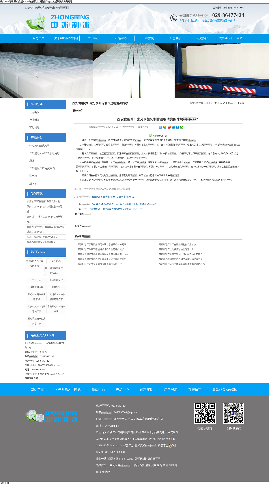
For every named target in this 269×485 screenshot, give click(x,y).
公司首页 (38, 38)
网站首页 (37, 390)
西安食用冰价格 (111, 197)
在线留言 (203, 38)
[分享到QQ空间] (165, 127)
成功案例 (146, 390)
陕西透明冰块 (36, 287)
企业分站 (217, 7)
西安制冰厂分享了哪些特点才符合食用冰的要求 (101, 249)
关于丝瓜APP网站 (66, 38)
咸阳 (165, 465)
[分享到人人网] (177, 127)
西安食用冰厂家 (126, 197)
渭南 (147, 465)
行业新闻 (34, 119)
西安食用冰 (97, 197)
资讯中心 (93, 38)
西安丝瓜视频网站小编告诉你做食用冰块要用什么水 (103, 254)
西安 (142, 465)
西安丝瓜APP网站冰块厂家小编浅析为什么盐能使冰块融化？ (125, 204)
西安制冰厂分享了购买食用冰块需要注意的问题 (182, 264)
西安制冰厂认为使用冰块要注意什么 (176, 249)
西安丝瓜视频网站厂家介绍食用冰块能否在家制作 (102, 259)
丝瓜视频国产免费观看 (42, 168)
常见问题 (34, 127)
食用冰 (33, 175)
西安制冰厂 (160, 432)
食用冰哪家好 (56, 280)
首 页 (216, 103)
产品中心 (121, 38)
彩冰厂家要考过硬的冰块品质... (42, 237)
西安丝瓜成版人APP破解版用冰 (129, 439)
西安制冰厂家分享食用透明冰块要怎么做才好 (100, 264)
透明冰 (33, 183)
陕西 (136, 465)
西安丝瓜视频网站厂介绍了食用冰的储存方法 (181, 259)
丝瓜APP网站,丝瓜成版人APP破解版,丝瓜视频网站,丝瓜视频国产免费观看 (36, 1)
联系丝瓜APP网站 (230, 38)
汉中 (153, 465)
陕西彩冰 (56, 287)
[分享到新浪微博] (169, 127)
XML (242, 7)
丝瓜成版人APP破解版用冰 (44, 153)
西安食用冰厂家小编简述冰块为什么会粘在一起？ (116, 209)
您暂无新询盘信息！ (149, 458)
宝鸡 (159, 465)
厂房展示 (176, 38)
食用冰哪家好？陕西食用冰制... (44, 201)
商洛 (107, 472)
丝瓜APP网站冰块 (39, 145)
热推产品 (101, 465)
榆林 (171, 465)
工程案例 (148, 38)
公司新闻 (34, 112)
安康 (101, 472)
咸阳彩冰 (56, 261)
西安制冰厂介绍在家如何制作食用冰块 (177, 244)
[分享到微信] (181, 127)
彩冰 (31, 160)
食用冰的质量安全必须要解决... (42, 242)
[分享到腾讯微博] (173, 127)
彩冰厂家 (36, 280)
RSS (235, 7)
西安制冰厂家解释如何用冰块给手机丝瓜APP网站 (102, 244)
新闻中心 (98, 390)
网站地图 (227, 7)
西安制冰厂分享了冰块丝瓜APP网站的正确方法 (182, 254)
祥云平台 (128, 445)
